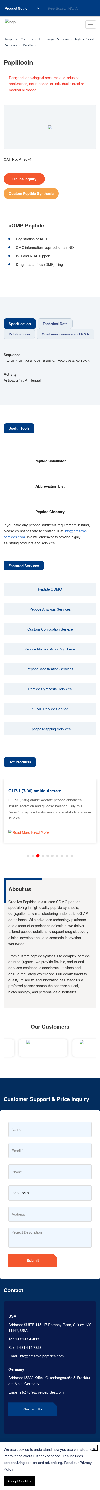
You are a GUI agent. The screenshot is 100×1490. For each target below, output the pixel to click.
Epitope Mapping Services (50, 728)
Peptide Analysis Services (50, 609)
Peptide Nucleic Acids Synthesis (50, 648)
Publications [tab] (19, 334)
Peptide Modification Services (50, 668)
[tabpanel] (50, 367)
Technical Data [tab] (55, 323)
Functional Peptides (54, 39)
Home (8, 39)
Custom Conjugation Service (50, 629)
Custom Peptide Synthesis (31, 193)
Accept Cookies (19, 1481)
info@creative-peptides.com (41, 1355)
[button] (28, 856)
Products (26, 39)
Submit (33, 1260)
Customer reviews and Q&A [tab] (65, 334)
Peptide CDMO (50, 589)
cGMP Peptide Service (50, 708)
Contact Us (32, 1409)
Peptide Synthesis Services (50, 688)
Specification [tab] (20, 323)
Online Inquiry (24, 178)
